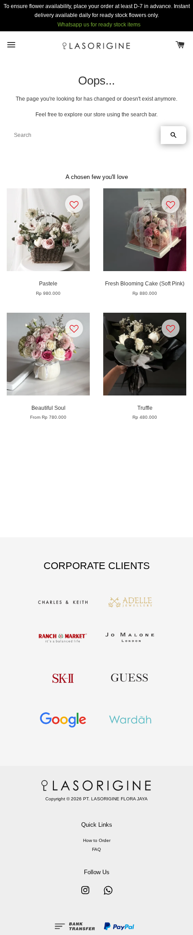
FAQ (96, 849)
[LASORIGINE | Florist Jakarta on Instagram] (85, 894)
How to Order (96, 840)
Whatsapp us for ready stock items (98, 24)
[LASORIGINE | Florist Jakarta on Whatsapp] (108, 894)
